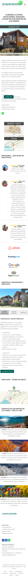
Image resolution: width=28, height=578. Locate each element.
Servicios (23, 312)
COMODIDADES (18, 571)
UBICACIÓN (5, 573)
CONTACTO (20, 573)
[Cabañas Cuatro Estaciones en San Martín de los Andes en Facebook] (3, 540)
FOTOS (10, 571)
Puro (15, 568)
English (17, 575)
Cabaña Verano (14, 312)
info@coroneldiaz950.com (9, 555)
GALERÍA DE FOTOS (7, 371)
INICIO (5, 571)
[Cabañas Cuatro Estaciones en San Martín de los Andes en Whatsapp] (9, 540)
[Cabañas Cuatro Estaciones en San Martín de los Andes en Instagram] (6, 540)
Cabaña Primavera (4, 312)
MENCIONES (13, 573)
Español (11, 575)
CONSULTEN (8, 97)
